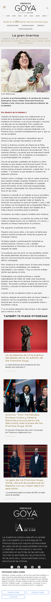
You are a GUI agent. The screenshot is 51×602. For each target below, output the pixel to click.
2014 (8, 16)
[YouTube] (32, 567)
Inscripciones (13, 25)
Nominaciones (28, 25)
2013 (14, 16)
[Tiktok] (25, 567)
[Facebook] (18, 567)
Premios (40, 25)
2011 (25, 16)
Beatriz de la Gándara (11, 41)
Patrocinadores (25, 29)
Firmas (40, 41)
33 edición (23, 39)
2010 (31, 16)
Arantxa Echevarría (38, 39)
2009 (38, 16)
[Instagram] (39, 567)
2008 (44, 16)
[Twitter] (12, 567)
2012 (19, 16)
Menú (5, 8)
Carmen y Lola (29, 41)
